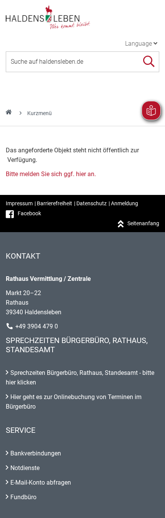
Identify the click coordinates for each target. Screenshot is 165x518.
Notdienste (25, 468)
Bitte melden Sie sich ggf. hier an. (51, 174)
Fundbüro (23, 497)
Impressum (19, 203)
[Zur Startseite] (82, 17)
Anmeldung (124, 203)
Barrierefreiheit (54, 203)
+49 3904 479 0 (36, 326)
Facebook (29, 213)
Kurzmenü (39, 113)
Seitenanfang (143, 223)
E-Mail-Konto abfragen (40, 482)
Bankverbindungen (35, 453)
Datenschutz (91, 203)
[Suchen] (148, 62)
